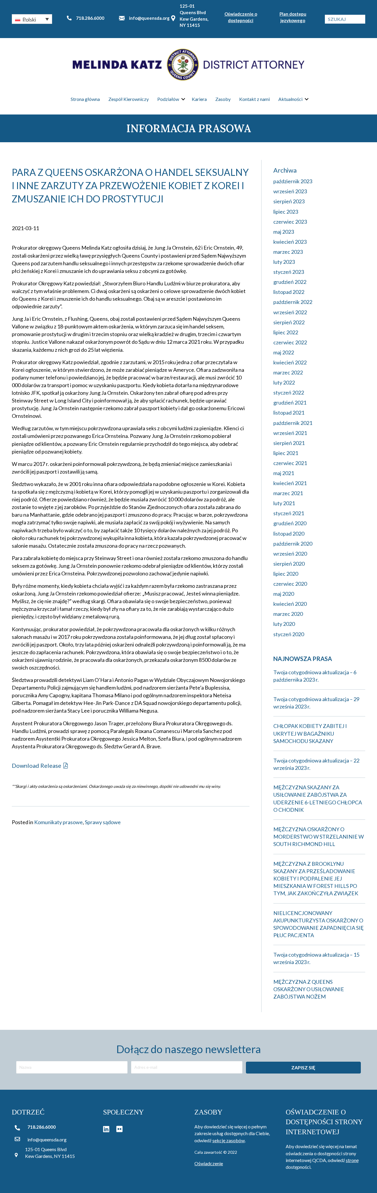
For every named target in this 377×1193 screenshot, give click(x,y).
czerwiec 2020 (290, 583)
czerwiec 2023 (290, 221)
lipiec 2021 (285, 453)
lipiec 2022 (285, 332)
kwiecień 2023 (290, 241)
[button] (32, 19)
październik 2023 (292, 181)
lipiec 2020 (285, 573)
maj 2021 (283, 473)
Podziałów (168, 99)
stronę (352, 1160)
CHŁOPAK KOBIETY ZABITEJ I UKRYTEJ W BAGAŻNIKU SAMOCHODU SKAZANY (310, 733)
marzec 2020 (288, 614)
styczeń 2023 (288, 272)
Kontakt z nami (254, 99)
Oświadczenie (208, 1163)
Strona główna (85, 99)
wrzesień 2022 (290, 312)
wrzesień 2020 (290, 553)
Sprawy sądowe (103, 822)
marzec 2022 (288, 372)
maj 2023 (283, 231)
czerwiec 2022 (290, 342)
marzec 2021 (288, 493)
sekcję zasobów (228, 1140)
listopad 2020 (288, 533)
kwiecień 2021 (290, 483)
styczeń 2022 (288, 392)
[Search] (360, 19)
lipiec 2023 (285, 211)
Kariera (199, 99)
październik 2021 (292, 423)
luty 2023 (284, 261)
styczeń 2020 (288, 634)
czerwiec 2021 (290, 463)
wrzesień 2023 (290, 191)
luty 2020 (284, 624)
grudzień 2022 (289, 282)
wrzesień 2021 (290, 433)
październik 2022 (292, 302)
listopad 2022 (288, 292)
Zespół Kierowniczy (128, 99)
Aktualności (290, 99)
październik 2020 (292, 543)
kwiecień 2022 (290, 362)
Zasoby (223, 99)
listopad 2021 (288, 412)
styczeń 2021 (288, 513)
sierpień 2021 (289, 443)
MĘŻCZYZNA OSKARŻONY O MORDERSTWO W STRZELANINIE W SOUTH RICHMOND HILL (318, 836)
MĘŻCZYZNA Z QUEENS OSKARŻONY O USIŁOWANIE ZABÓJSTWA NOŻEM (308, 989)
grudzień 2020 (289, 523)
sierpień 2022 (289, 322)
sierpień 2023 (289, 201)
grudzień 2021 (289, 402)
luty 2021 (284, 503)
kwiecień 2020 (290, 603)
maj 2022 (283, 352)
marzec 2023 (288, 251)
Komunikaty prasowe (58, 822)
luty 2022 (284, 382)
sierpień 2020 (289, 563)
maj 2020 (283, 593)
